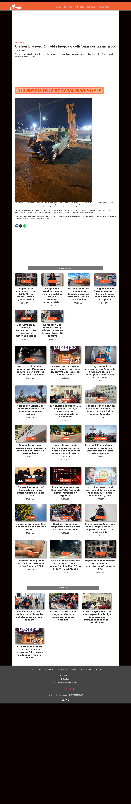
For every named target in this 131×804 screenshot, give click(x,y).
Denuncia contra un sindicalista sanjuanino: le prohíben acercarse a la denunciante (31, 449)
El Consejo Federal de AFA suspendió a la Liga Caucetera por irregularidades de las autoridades (65, 411)
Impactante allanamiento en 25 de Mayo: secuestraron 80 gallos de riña (26, 294)
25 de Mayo (30, 360)
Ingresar (100, 669)
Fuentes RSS (86, 669)
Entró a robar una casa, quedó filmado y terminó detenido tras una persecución (78, 294)
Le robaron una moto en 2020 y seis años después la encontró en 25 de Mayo (52, 330)
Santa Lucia (30, 480)
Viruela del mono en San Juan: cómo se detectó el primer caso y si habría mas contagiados (100, 409)
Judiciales (31, 438)
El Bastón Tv (65, 480)
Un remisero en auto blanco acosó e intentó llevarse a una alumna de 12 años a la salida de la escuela (65, 450)
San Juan (91, 7)
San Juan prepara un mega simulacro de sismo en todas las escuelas (65, 527)
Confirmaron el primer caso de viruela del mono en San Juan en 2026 (30, 563)
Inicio (58, 7)
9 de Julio (65, 554)
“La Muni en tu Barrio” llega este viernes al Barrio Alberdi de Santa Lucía (30, 491)
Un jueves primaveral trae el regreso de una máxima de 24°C (30, 527)
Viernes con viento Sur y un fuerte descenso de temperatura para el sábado (30, 409)
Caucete (68, 7)
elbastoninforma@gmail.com (65, 683)
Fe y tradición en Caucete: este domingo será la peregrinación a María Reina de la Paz (100, 449)
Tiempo (31, 399)
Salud (30, 554)
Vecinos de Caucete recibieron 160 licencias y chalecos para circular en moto (30, 615)
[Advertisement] (65, 25)
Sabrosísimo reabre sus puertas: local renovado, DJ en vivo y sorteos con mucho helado (65, 370)
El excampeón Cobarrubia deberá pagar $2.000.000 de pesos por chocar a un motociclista (100, 528)
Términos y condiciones (67, 669)
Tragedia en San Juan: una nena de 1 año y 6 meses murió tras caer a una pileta (105, 294)
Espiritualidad (100, 438)
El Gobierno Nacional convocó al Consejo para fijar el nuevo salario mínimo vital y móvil (100, 491)
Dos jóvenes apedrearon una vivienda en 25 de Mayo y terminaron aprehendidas (52, 295)
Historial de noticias (46, 669)
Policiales (79, 7)
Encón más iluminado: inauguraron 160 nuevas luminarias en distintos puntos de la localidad (31, 370)
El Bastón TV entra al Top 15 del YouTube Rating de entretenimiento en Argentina (65, 491)
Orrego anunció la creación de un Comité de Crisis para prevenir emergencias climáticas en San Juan (100, 372)
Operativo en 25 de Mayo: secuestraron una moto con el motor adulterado (26, 330)
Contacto (30, 669)
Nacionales (103, 7)
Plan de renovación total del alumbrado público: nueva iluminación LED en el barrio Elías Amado (65, 564)
